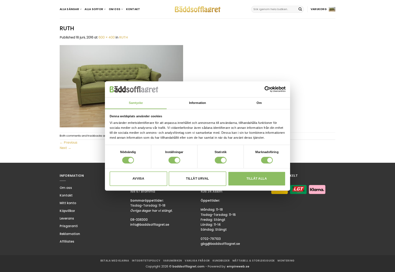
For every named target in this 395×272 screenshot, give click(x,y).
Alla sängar (69, 9)
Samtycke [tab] (136, 103)
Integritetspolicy (146, 260)
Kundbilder (221, 260)
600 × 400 (107, 37)
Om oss (115, 9)
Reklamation (70, 234)
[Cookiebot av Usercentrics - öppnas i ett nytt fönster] (268, 89)
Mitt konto (68, 203)
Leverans (67, 218)
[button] (323, 9)
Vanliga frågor (197, 260)
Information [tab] (197, 103)
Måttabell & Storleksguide (253, 260)
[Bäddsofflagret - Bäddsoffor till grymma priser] (197, 9)
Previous (68, 142)
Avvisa (138, 178)
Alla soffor (94, 9)
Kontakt (133, 9)
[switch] (174, 160)
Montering (286, 260)
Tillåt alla (256, 178)
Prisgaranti (69, 226)
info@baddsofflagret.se (149, 224)
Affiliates (67, 241)
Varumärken (172, 260)
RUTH (123, 37)
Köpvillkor (67, 211)
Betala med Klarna (114, 260)
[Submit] (300, 9)
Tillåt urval (197, 178)
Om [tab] (259, 103)
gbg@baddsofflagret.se (220, 244)
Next (65, 147)
